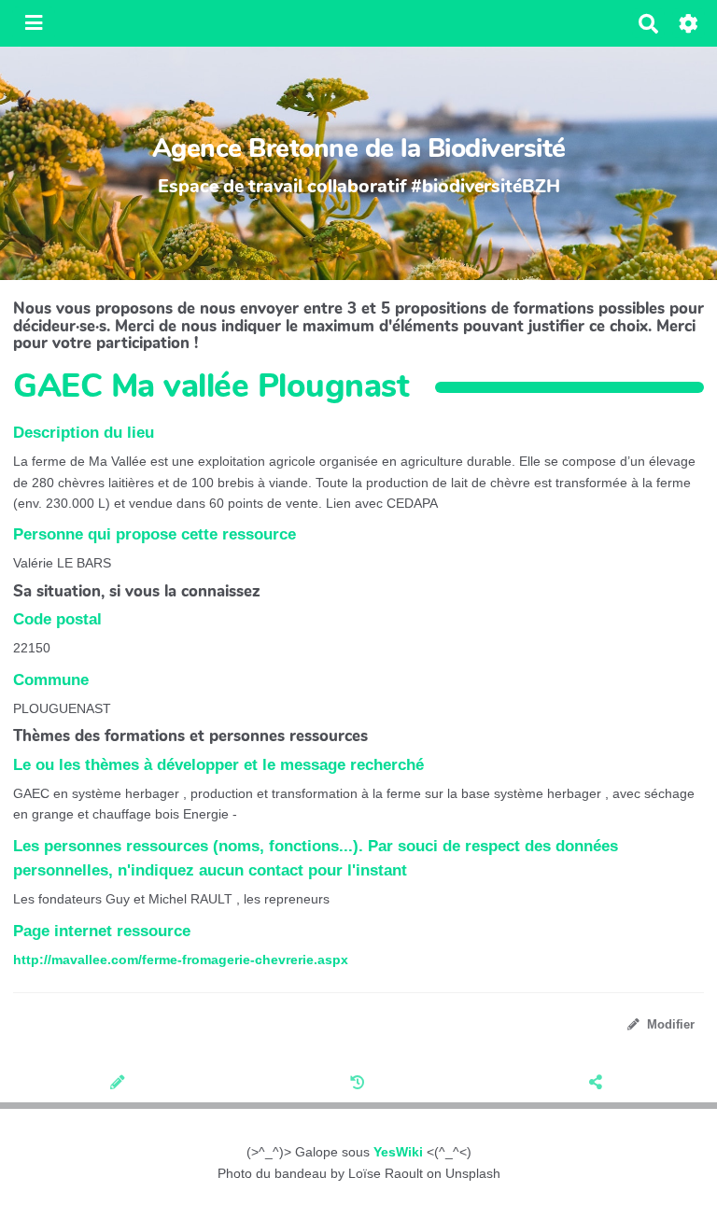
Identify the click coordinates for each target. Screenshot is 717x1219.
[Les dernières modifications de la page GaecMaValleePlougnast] (359, 1084)
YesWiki (398, 1151)
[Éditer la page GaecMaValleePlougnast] (119, 1084)
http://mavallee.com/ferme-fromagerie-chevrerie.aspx (180, 959)
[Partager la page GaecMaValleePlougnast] (597, 1084)
